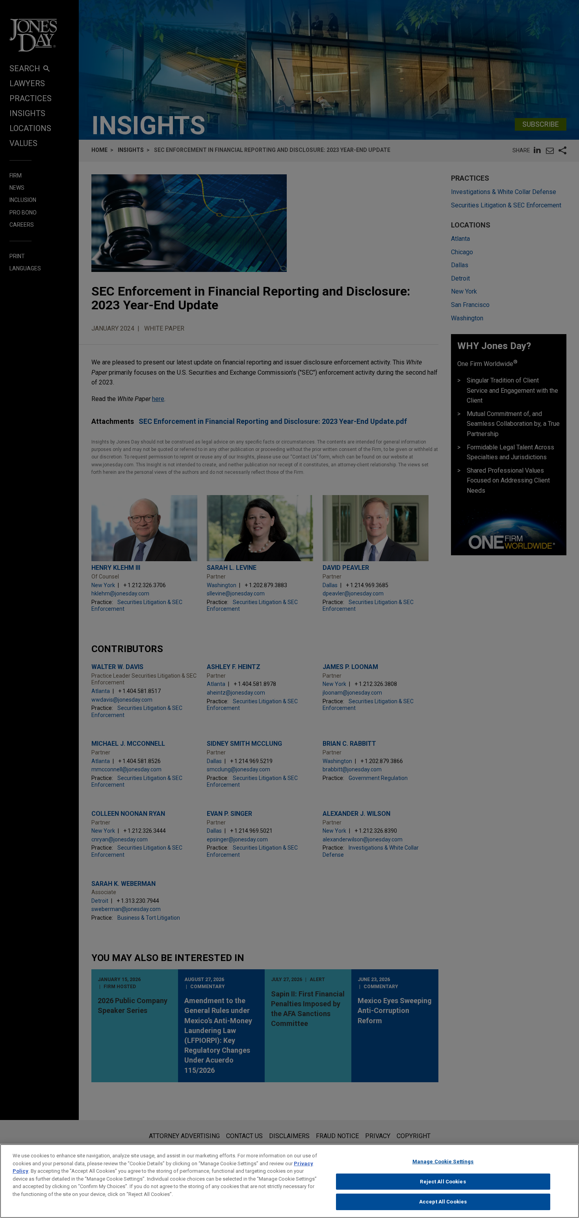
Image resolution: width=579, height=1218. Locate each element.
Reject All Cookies (443, 1182)
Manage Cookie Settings (443, 1161)
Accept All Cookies (443, 1202)
